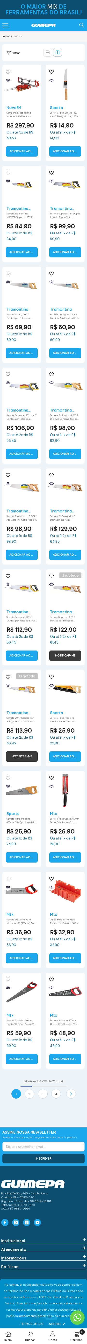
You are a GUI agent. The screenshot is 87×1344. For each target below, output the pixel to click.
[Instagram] (15, 1222)
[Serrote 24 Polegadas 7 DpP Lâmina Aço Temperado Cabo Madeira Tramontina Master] (65, 487)
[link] (30, 1336)
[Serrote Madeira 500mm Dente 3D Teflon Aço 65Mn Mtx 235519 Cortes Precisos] (21, 992)
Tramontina (17, 309)
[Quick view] (8, 80)
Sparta (56, 107)
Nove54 (14, 107)
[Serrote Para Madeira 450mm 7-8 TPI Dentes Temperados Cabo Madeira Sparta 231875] (65, 689)
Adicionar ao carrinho (23, 151)
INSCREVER (43, 1158)
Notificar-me (65, 655)
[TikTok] (26, 1222)
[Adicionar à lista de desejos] (8, 71)
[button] (47, 52)
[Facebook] (4, 1222)
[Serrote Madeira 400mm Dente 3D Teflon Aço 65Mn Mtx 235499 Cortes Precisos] (65, 992)
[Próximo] (71, 1094)
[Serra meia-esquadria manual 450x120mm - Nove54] (21, 84)
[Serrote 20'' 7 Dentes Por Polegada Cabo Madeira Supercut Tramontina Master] (21, 689)
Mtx (53, 813)
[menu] (5, 25)
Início (5, 36)
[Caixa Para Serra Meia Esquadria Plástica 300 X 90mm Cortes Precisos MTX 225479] (65, 891)
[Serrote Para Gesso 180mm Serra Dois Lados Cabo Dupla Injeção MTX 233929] (65, 790)
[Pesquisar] (82, 25)
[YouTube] (37, 1222)
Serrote (18, 36)
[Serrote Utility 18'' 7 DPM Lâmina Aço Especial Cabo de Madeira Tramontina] (65, 286)
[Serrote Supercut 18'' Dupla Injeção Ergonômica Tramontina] (65, 185)
